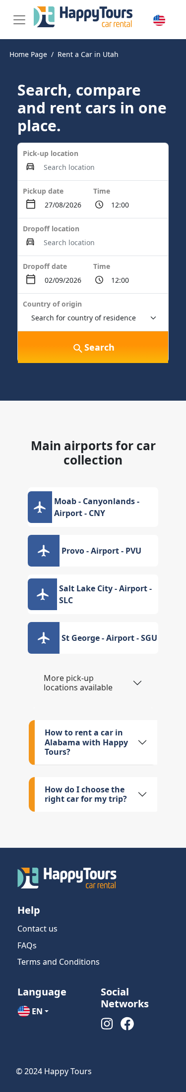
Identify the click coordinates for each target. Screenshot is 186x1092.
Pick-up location (50, 153)
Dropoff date (45, 266)
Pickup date (43, 191)
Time (101, 191)
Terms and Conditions (58, 961)
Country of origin (52, 304)
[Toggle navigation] (19, 19)
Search (99, 347)
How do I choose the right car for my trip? (86, 794)
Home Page (28, 54)
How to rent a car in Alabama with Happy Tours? (86, 742)
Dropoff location (51, 228)
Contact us (37, 928)
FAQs (27, 945)
